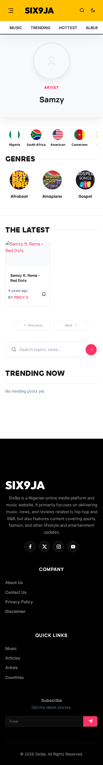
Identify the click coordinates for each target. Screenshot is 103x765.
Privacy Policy (19, 601)
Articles (12, 658)
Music (11, 648)
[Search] (82, 10)
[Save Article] (44, 294)
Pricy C (21, 297)
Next (69, 325)
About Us (14, 582)
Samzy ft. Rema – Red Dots (25, 278)
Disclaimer (15, 611)
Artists (11, 667)
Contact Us (15, 592)
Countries (14, 677)
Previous (35, 325)
